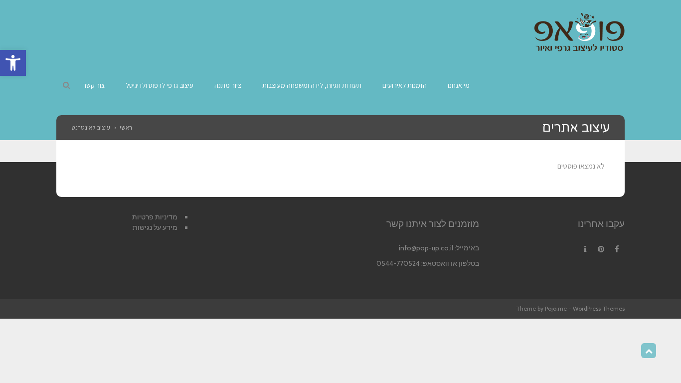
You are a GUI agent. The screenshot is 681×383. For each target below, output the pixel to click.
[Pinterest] (600, 249)
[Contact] (584, 249)
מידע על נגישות (155, 227)
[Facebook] (616, 249)
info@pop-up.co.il (426, 247)
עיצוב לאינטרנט (90, 127)
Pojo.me (556, 308)
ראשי (126, 127)
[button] (13, 63)
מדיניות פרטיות (154, 216)
